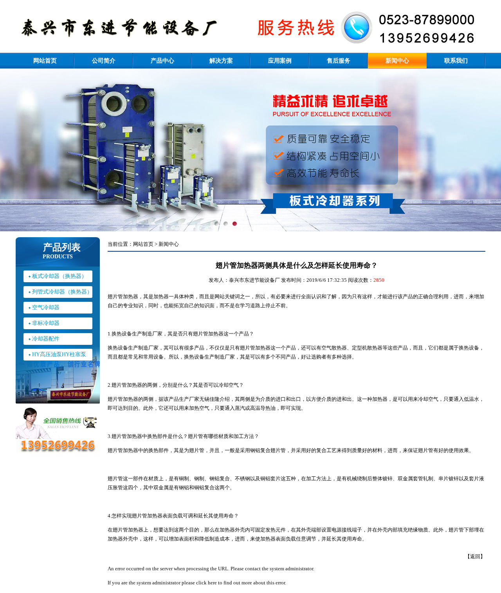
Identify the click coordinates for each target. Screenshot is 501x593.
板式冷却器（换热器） (59, 276)
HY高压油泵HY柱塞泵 (59, 354)
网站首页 (45, 61)
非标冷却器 (45, 323)
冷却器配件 (45, 339)
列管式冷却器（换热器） (62, 292)
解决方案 (221, 61)
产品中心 (162, 61)
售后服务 (338, 61)
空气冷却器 (45, 307)
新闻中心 (397, 61)
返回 (475, 556)
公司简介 (103, 61)
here (212, 583)
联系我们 (456, 61)
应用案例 (280, 61)
